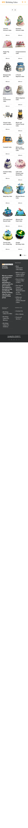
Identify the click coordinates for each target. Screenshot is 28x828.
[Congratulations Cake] (20, 44)
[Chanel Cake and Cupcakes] (7, 114)
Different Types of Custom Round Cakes (20, 299)
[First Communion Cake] (7, 90)
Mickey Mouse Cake (20, 197)
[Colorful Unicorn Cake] (7, 20)
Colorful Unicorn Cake (7, 29)
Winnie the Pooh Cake (19, 220)
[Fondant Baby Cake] (7, 164)
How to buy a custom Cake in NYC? (20, 280)
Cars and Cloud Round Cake (7, 220)
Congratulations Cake (21, 52)
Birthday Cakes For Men (7, 313)
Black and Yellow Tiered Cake (20, 124)
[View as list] (15, 10)
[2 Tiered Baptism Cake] (20, 67)
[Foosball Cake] (7, 139)
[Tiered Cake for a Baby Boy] (7, 234)
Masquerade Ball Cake (7, 75)
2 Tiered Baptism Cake (20, 75)
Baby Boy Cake (7, 196)
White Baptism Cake (20, 98)
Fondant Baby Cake (7, 172)
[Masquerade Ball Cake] (7, 67)
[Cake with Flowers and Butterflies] (20, 164)
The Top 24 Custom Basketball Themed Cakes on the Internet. (20, 290)
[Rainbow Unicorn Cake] (20, 20)
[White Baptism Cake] (20, 90)
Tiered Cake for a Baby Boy (7, 243)
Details (8, 35)
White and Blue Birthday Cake (20, 148)
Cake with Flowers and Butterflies (19, 173)
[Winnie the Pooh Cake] (20, 211)
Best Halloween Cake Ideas (19, 267)
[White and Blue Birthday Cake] (20, 139)
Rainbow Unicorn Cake (20, 29)
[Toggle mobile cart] (22, 2)
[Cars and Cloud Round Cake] (7, 211)
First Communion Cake (7, 99)
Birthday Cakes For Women (6, 318)
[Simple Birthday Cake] (20, 234)
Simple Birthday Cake (20, 243)
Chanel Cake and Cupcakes (7, 123)
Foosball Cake (7, 147)
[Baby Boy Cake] (7, 188)
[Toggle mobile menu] (25, 2)
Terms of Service (18, 318)
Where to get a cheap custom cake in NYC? (20, 274)
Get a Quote (19, 314)
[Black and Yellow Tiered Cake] (20, 114)
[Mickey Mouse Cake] (20, 188)
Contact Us (19, 311)
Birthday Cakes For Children (6, 324)
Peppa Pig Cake (6, 52)
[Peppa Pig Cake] (7, 44)
